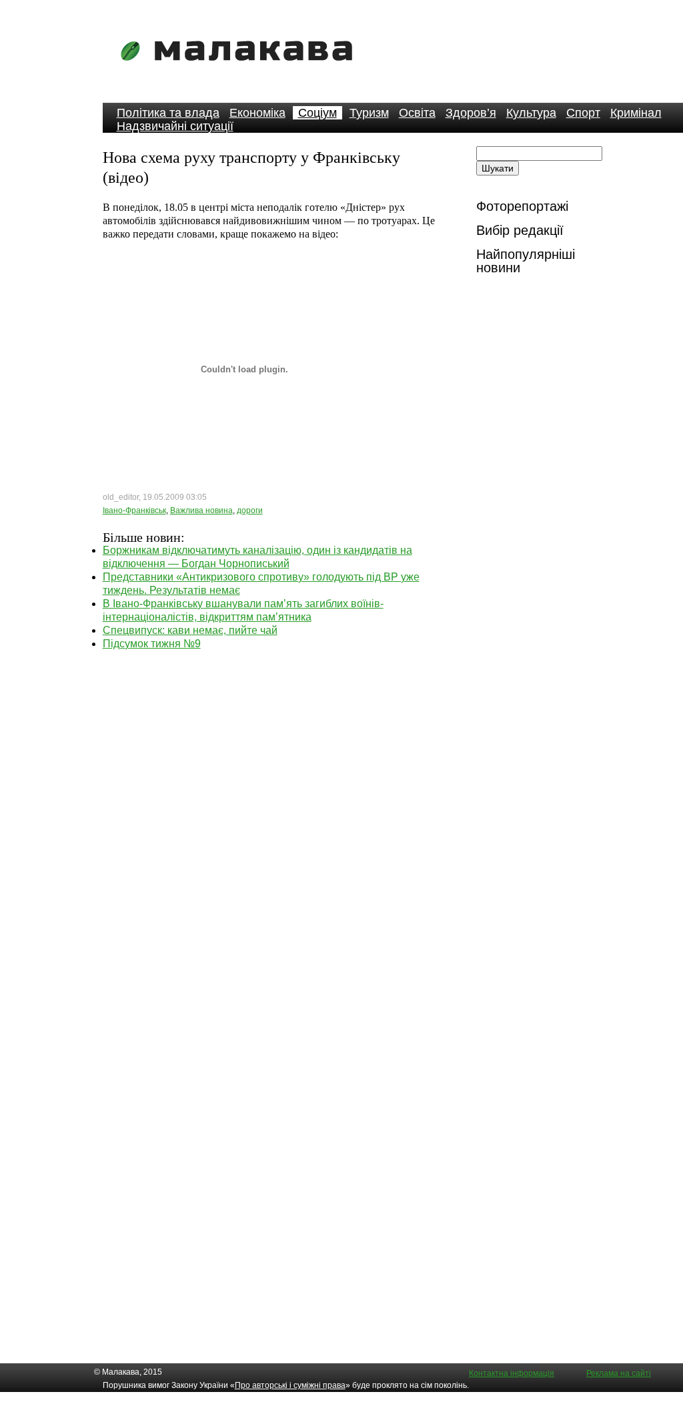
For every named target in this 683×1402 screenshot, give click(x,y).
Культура (531, 112)
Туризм (369, 112)
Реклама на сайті (618, 1373)
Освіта (417, 112)
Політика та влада (168, 112)
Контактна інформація (511, 1373)
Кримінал (636, 112)
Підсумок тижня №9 (152, 643)
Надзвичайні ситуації (175, 126)
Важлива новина (201, 510)
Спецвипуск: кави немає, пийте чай (190, 630)
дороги (250, 510)
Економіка (257, 112)
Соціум (317, 112)
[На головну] (241, 69)
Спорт (583, 112)
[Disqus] (273, 817)
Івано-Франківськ (134, 510)
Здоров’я (471, 112)
